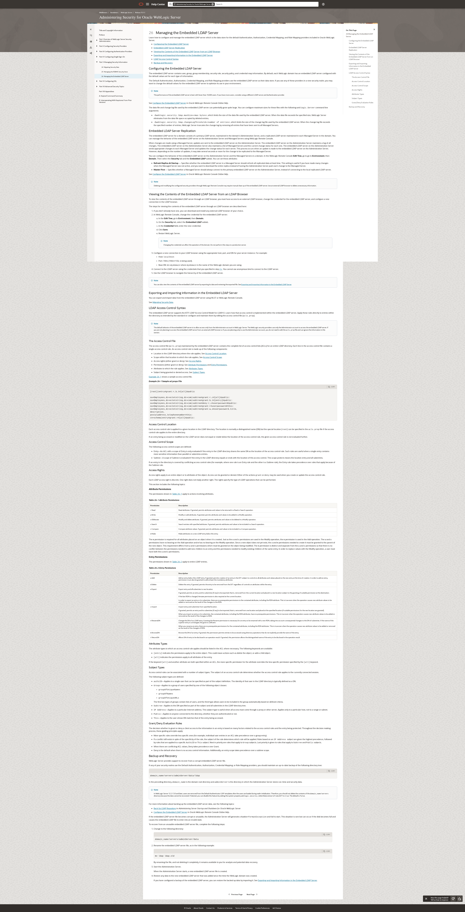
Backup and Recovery (163, 63)
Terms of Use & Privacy (243, 908)
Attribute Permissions (197, 364)
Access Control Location (215, 353)
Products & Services (224, 908)
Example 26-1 (155, 376)
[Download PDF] (91, 47)
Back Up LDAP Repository (165, 808)
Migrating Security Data (163, 302)
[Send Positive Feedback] (459, 898)
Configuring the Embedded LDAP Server (171, 44)
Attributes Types (196, 368)
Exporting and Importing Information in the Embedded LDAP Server (183, 55)
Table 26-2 (177, 561)
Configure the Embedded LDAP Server (169, 103)
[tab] (238, 387)
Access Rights (195, 361)
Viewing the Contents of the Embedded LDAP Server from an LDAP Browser (187, 51)
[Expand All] (91, 35)
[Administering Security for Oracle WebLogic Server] (91, 41)
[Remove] (212, 4)
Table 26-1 (177, 494)
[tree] (118, 66)
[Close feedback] (426, 898)
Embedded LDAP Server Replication (169, 48)
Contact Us (210, 908)
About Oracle (198, 908)
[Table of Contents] (91, 29)
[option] (360, 35)
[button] (147, 4)
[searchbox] (266, 4)
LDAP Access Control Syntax (166, 59)
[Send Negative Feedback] (453, 898)
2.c (220, 269)
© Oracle (187, 908)
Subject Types (199, 372)
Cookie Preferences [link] (262, 908)
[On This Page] (374, 29)
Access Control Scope (212, 357)
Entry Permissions (219, 364)
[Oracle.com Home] (141, 4)
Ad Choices (277, 908)
